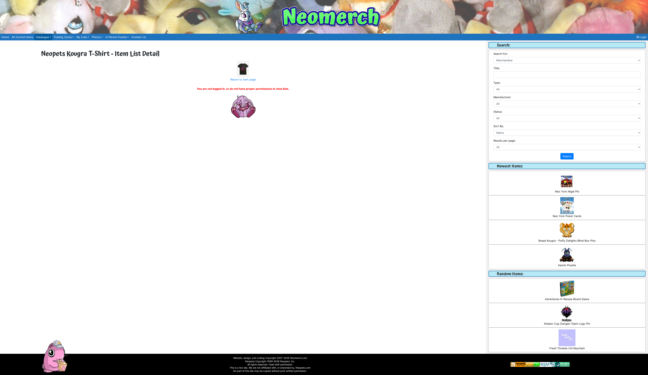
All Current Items (22, 37)
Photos (96, 37)
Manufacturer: (502, 97)
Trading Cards (63, 37)
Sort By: (498, 126)
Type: (496, 82)
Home (5, 37)
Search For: (500, 53)
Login (643, 37)
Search (567, 156)
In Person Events (116, 37)
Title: (496, 68)
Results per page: (504, 140)
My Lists (81, 37)
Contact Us (138, 37)
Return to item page (243, 79)
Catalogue (42, 37)
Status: (497, 111)
